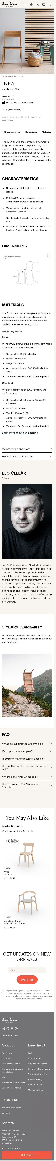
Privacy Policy (35, 1079)
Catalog (6, 1113)
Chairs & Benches (9, 76)
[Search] (24, 4)
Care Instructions (11, 1063)
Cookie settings (10, 1035)
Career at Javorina (11, 1087)
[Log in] (37, 4)
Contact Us (34, 1058)
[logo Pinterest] (4, 1028)
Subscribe (27, 979)
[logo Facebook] (8, 1028)
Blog (4, 1077)
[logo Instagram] (12, 1028)
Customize (27, 1155)
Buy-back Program (37, 1063)
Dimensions (31, 132)
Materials (46, 132)
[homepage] (9, 4)
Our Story (7, 1053)
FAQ (30, 1053)
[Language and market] (31, 4)
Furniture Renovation (39, 1069)
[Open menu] (49, 4)
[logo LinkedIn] (16, 1028)
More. (31, 102)
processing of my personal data (34, 991)
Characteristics (12, 132)
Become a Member (11, 1107)
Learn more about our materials (20, 432)
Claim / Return (35, 1089)
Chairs (20, 76)
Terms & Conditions (38, 1074)
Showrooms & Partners (13, 1082)
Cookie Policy (35, 1084)
